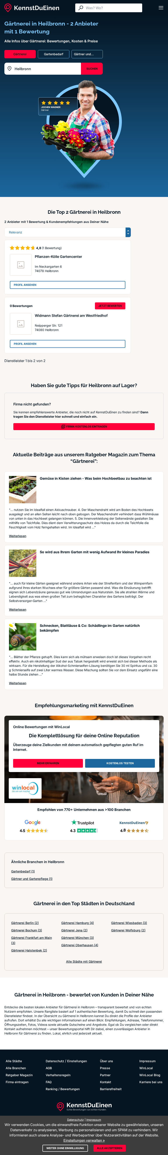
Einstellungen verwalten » (84, 1140)
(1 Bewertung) (52, 248)
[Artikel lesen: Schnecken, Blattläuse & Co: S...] (22, 636)
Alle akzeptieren (109, 1148)
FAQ (49, 1082)
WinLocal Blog (149, 1075)
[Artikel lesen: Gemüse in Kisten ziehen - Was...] (22, 489)
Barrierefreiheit (111, 1089)
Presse (105, 1068)
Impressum (147, 1061)
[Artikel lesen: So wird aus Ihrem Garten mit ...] (22, 563)
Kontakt (105, 1082)
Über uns (106, 1061)
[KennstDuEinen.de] (31, 7)
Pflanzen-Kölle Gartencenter (58, 256)
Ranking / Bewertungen (63, 1089)
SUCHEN (92, 68)
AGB (49, 1068)
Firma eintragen (17, 1082)
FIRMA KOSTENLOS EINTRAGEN (86, 426)
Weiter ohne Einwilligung (65, 1148)
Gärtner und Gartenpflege (31, 879)
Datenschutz (55, 1061)
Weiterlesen (17, 536)
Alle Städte (14, 1061)
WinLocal (146, 1068)
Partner (105, 1075)
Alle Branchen (16, 1068)
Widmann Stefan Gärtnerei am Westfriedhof (71, 315)
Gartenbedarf (23, 871)
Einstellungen (77, 1061)
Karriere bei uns (151, 1082)
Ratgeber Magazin (19, 1075)
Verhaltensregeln (58, 1075)
